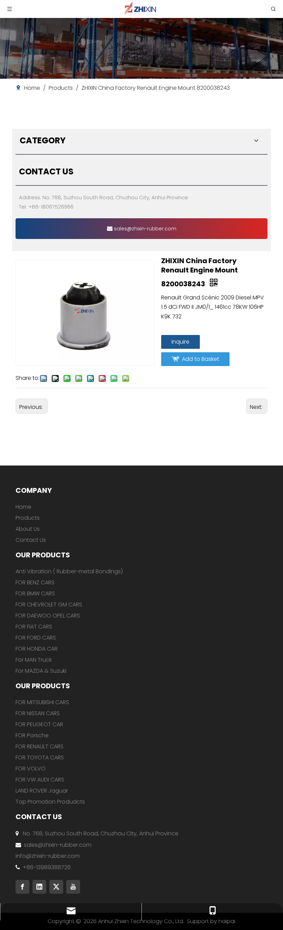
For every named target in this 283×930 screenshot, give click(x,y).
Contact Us (31, 540)
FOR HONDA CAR (37, 649)
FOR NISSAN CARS (38, 713)
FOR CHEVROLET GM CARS (49, 604)
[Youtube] (73, 887)
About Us (28, 529)
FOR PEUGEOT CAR (39, 724)
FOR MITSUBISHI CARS (42, 702)
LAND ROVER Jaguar (42, 791)
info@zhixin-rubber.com (48, 856)
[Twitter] (56, 887)
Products (28, 518)
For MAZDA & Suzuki (41, 671)
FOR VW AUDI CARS (40, 780)
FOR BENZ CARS (35, 582)
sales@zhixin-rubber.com (144, 228)
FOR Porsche (32, 735)
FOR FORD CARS (36, 638)
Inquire (180, 342)
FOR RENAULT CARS (40, 746)
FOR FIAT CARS (34, 627)
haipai (226, 921)
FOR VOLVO (31, 769)
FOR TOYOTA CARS (40, 757)
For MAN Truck (34, 660)
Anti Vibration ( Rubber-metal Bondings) (69, 571)
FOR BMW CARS (35, 593)
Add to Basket (200, 359)
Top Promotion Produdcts (50, 802)
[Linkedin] (39, 887)
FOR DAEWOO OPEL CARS (48, 616)
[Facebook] (22, 887)
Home (23, 507)
